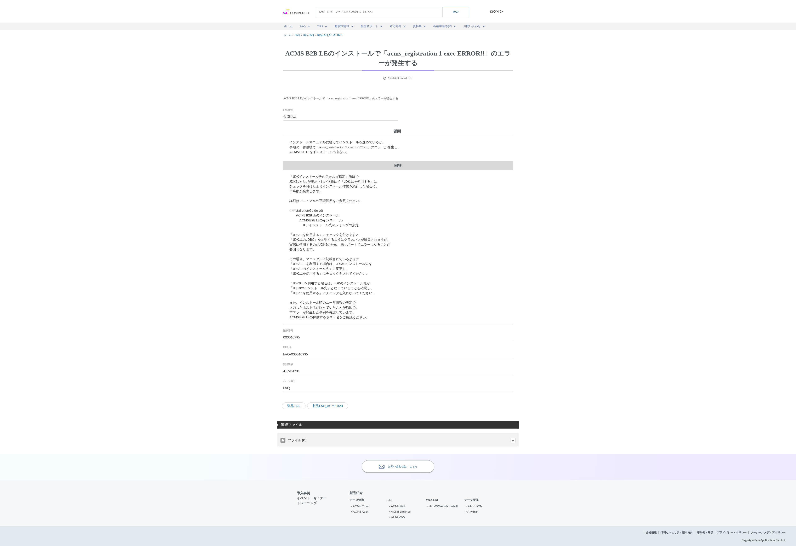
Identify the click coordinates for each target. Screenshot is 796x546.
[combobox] (392, 12)
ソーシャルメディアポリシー (768, 532)
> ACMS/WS (397, 517)
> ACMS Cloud (360, 506)
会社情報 (651, 532)
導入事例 (303, 493)
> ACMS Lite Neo (400, 511)
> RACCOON (473, 506)
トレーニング (307, 503)
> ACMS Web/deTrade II (442, 506)
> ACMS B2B (397, 506)
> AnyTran (471, 511)
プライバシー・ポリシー (732, 532)
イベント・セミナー (312, 498)
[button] (513, 440)
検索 (456, 11)
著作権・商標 (705, 532)
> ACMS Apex (359, 511)
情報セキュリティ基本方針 (677, 532)
